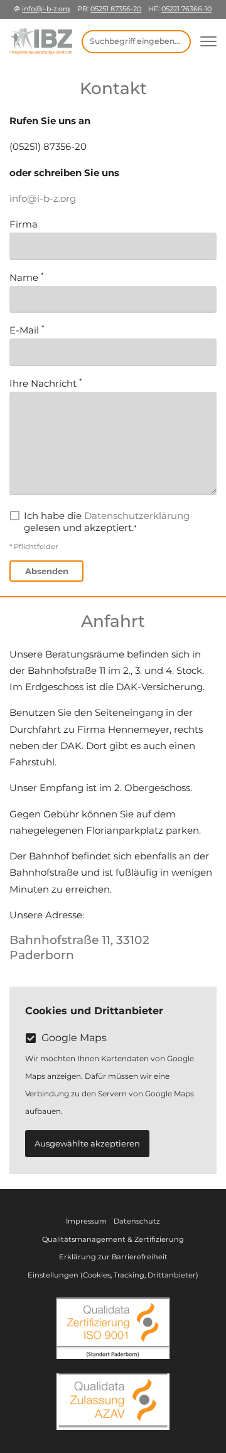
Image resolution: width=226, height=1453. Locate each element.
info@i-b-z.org (46, 8)
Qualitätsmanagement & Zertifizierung (113, 1239)
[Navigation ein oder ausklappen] (208, 42)
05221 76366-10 (186, 8)
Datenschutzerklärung (137, 516)
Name (25, 277)
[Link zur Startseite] (40, 41)
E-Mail (25, 330)
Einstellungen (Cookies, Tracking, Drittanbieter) (113, 1275)
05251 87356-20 (115, 8)
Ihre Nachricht (44, 383)
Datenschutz (137, 1221)
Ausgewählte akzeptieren (87, 1143)
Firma (23, 224)
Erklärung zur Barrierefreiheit (113, 1256)
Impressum (86, 1221)
